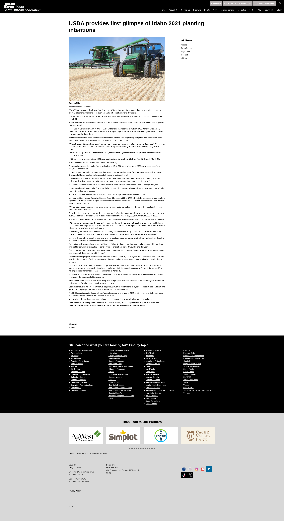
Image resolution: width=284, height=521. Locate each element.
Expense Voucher (115, 377)
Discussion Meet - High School (120, 366)
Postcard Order (189, 353)
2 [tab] (132, 448)
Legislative (242, 10)
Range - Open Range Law (193, 358)
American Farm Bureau (80, 361)
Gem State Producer (116, 385)
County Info (269, 10)
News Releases (152, 396)
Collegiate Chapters (79, 382)
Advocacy (75, 356)
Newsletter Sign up (153, 393)
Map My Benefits (152, 374)
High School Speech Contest (119, 390)
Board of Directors (78, 372)
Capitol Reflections (78, 380)
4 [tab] (136, 448)
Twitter (186, 382)
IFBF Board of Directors (155, 350)
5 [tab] (138, 448)
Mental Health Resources (156, 385)
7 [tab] (143, 448)
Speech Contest (189, 374)
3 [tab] (134, 448)
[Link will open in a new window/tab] (86, 435)
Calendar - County (78, 377)
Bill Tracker (75, 369)
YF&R (251, 10)
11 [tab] (152, 448)
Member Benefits (227, 10)
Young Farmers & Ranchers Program (197, 390)
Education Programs (116, 369)
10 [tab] (149, 448)
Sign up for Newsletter (263, 3)
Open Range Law (153, 401)
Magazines (150, 372)
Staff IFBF (187, 377)
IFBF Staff (150, 353)
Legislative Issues (153, 364)
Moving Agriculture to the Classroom (160, 390)
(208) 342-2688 (112, 468)
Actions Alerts (76, 353)
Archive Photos (77, 364)
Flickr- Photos (113, 382)
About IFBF (173, 10)
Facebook (112, 380)
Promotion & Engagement (193, 356)
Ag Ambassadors (77, 358)
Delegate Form (114, 358)
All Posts (187, 40)
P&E (259, 10)
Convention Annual (78, 390)
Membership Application (155, 382)
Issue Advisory (151, 358)
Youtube (186, 393)
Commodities (76, 388)
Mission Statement (153, 388)
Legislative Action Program (156, 361)
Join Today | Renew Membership (237, 3)
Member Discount (153, 380)
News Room (151, 398)
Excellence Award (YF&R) (118, 374)
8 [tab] (145, 448)
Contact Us (185, 10)
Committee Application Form (82, 385)
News (215, 10)
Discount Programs (116, 361)
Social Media (188, 372)
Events (207, 10)
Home (163, 10)
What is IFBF (188, 388)
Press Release (187, 48)
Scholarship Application (192, 366)
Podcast (184, 55)
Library (279, 10)
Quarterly (187, 361)
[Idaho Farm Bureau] (22, 7)
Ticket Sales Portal (190, 380)
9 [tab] (147, 448)
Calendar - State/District (80, 374)
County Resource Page (117, 356)
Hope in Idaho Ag (115, 393)
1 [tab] (129, 448)
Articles (72, 327)
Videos (184, 58)
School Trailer (188, 369)
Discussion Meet (115, 364)
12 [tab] (154, 448)
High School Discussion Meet (120, 388)
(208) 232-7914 (75, 468)
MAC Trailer (150, 369)
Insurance (150, 356)
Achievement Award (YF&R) (82, 350)
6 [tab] (141, 448)
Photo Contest (151, 404)
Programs (197, 10)
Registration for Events (192, 364)
